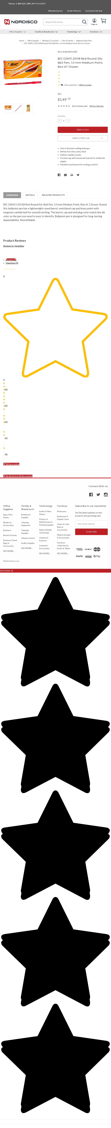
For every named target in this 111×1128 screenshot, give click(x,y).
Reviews (6, 570)
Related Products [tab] (53, 195)
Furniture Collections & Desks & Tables (63, 545)
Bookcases (61, 511)
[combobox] (65, 22)
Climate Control (28, 538)
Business (7, 530)
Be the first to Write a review (19, 476)
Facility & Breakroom (45, 32)
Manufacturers (55, 11)
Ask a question (70, 85)
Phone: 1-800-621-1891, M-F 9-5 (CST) (27, 3)
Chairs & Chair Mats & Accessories (63, 527)
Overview (12, 195)
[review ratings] (59, 78)
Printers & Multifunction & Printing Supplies (46, 522)
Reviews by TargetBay (13, 246)
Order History (74, 11)
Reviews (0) (11, 259)
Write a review (85, 85)
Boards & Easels (10, 535)
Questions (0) (12, 263)
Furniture (94, 32)
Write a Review (96, 106)
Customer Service (93, 11)
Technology (72, 32)
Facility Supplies (28, 543)
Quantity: (62, 116)
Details (30, 195)
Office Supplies (16, 32)
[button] (59, 84)
